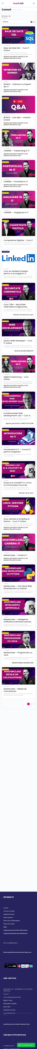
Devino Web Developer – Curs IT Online (18, 342)
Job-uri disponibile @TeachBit (12, 997)
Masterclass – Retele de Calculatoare (15, 690)
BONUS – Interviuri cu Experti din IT (17, 85)
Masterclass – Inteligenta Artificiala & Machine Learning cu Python (18, 620)
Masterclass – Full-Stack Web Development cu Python (18, 587)
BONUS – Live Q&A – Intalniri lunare (17, 118)
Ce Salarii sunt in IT (8, 1046)
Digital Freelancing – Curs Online (16, 378)
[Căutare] (34, 3)
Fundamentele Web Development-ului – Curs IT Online (17, 414)
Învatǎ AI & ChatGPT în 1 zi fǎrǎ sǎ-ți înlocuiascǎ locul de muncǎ (17, 484)
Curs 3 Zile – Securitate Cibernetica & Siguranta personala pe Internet (15, 305)
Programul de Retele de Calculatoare (15, 933)
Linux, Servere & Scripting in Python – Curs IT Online (17, 520)
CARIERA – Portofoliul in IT (16, 181)
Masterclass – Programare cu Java (18, 653)
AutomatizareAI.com (9, 1013)
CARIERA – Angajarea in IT (16, 212)
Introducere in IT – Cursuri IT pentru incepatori (17, 450)
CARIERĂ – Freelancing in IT (17, 151)
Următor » (34, 704)
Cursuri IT (6, 994)
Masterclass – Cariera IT (15, 555)
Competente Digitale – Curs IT (18, 240)
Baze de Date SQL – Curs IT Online (16, 49)
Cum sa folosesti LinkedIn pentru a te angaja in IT (16, 272)
